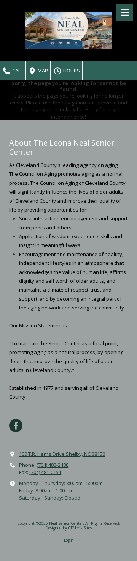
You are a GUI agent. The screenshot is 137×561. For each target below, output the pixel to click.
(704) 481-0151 (45, 472)
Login (68, 540)
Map (42, 70)
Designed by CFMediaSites (68, 528)
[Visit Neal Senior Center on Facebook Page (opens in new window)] (15, 425)
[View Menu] (124, 12)
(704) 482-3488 (52, 465)
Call (17, 70)
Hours (71, 70)
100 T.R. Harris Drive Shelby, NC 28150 (62, 453)
